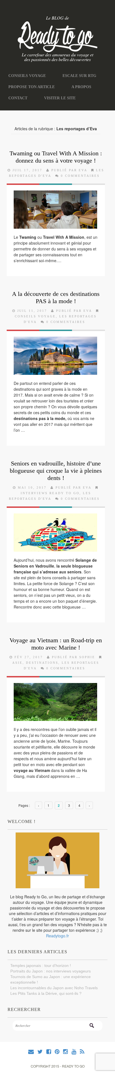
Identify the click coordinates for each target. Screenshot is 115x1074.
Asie (17, 660)
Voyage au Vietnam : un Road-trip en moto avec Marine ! (55, 641)
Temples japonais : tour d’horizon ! (40, 963)
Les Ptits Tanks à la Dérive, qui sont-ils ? (46, 991)
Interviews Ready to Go (50, 491)
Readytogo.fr (57, 933)
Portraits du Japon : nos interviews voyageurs (50, 968)
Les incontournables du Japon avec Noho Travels (54, 985)
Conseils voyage (24, 75)
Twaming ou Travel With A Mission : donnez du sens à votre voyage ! (55, 154)
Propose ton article (28, 86)
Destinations (42, 660)
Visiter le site (56, 96)
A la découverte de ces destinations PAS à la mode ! (56, 295)
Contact (16, 96)
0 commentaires (80, 173)
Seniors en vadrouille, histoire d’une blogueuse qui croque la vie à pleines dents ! (56, 468)
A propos (73, 86)
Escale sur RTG (72, 75)
